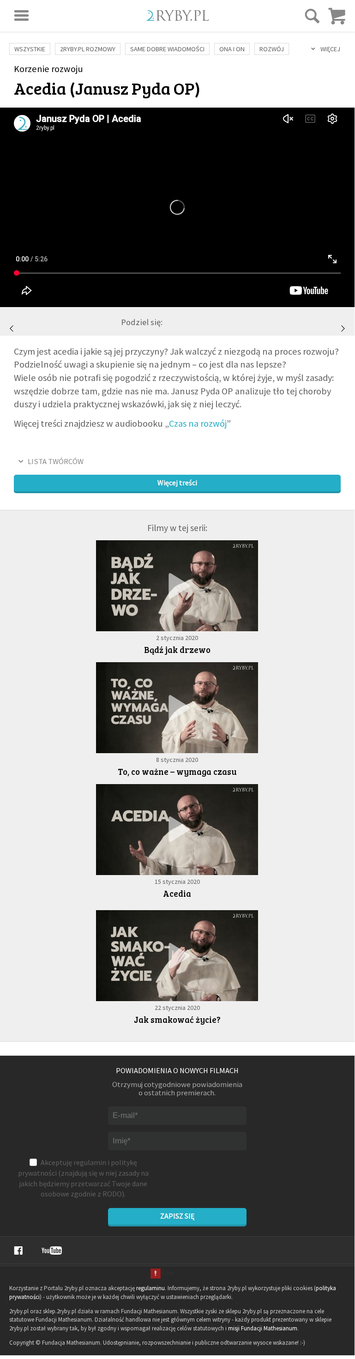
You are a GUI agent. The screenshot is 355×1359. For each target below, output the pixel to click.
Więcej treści (177, 482)
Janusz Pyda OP (135, 87)
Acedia (177, 893)
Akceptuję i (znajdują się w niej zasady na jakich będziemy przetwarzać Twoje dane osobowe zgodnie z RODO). (83, 1178)
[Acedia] (177, 829)
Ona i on (232, 49)
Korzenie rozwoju (48, 69)
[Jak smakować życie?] (343, 328)
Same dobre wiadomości (167, 49)
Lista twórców (56, 461)
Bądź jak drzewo (177, 649)
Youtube (52, 1250)
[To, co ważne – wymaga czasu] (11, 328)
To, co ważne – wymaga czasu (177, 771)
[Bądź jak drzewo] (177, 585)
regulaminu (150, 1288)
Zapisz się (177, 1215)
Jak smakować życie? (177, 1019)
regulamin (89, 1162)
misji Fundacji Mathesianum (262, 1328)
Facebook (18, 1250)
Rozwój (271, 49)
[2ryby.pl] (177, 17)
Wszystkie (29, 49)
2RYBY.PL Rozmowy (87, 49)
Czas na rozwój (198, 423)
